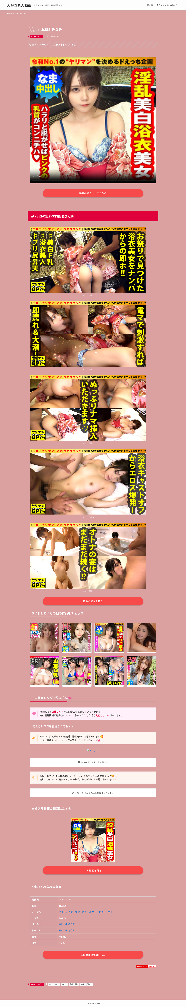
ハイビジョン (66, 912)
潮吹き (92, 912)
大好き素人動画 (19, 5)
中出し (101, 912)
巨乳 (110, 912)
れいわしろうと (36, 36)
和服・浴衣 (81, 912)
